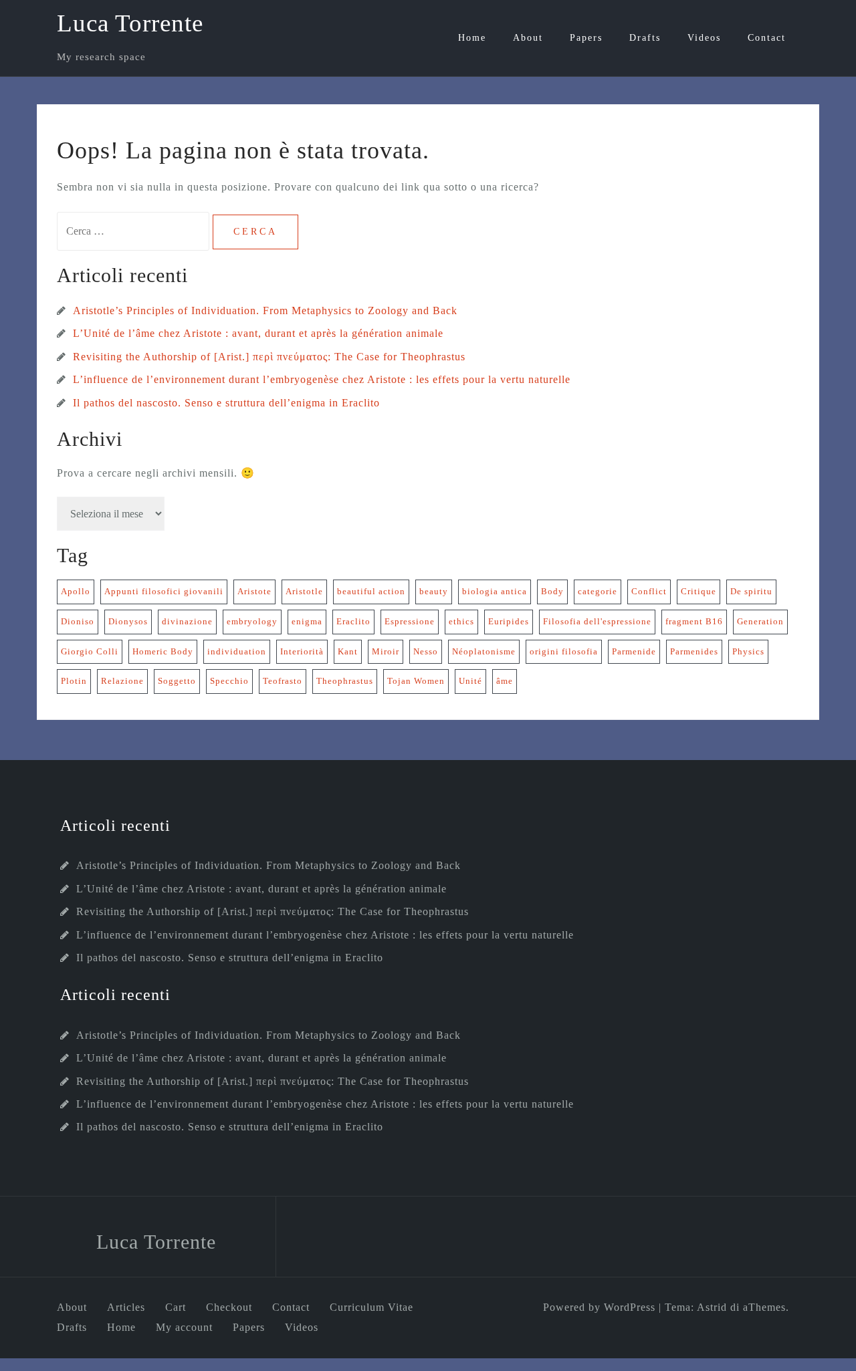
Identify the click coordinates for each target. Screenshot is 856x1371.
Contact (767, 38)
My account (184, 1327)
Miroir (385, 651)
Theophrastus (344, 681)
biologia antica (494, 591)
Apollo (75, 591)
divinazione (187, 621)
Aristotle (304, 591)
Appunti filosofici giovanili (163, 591)
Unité (470, 681)
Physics (748, 651)
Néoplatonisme (484, 651)
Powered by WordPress (599, 1307)
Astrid (712, 1307)
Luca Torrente (130, 23)
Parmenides (694, 651)
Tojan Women (416, 681)
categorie (597, 591)
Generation (760, 621)
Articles (126, 1307)
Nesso (425, 651)
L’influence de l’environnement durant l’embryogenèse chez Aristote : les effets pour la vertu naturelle (321, 379)
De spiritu (751, 591)
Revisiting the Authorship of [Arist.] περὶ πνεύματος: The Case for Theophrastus (269, 356)
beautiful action (371, 591)
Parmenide (634, 651)
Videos (704, 38)
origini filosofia (564, 651)
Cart (175, 1307)
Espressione (410, 621)
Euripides (508, 621)
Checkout (229, 1307)
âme (504, 681)
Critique (698, 591)
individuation (236, 651)
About (528, 38)
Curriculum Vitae (371, 1307)
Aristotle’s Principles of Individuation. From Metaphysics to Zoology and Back (265, 310)
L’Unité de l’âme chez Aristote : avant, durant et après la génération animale (258, 333)
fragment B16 (694, 621)
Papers (586, 38)
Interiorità (302, 651)
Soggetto (177, 681)
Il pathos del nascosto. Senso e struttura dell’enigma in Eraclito (226, 402)
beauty (433, 591)
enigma (307, 621)
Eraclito (353, 621)
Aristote (254, 591)
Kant (348, 651)
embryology (252, 621)
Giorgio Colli (89, 651)
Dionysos (128, 621)
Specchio (229, 681)
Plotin (74, 681)
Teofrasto (282, 681)
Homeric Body (162, 651)
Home (472, 38)
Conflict (649, 591)
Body (552, 591)
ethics (461, 621)
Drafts (645, 38)
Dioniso (77, 621)
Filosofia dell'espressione (597, 621)
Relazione (122, 681)
